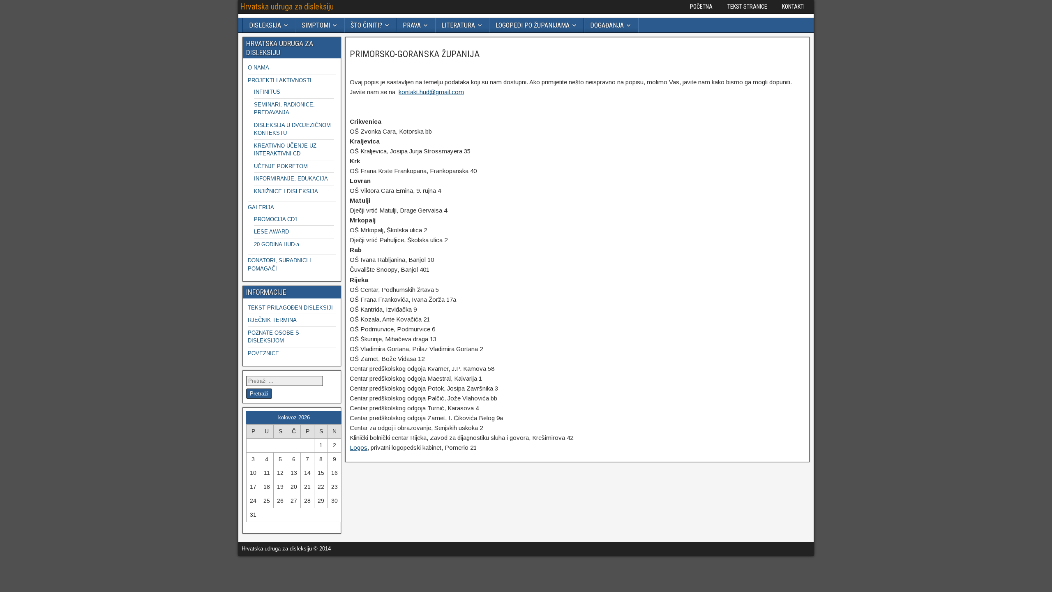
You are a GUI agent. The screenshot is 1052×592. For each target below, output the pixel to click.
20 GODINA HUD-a (276, 244)
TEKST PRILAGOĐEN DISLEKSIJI (290, 308)
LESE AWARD (271, 232)
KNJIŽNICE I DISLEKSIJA (286, 191)
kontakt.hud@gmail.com (431, 91)
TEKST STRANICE (747, 6)
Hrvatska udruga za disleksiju (287, 7)
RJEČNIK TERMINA (272, 320)
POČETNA (701, 6)
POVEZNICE (263, 353)
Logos (358, 447)
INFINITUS (267, 92)
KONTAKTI (793, 6)
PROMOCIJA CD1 (276, 219)
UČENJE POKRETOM (281, 166)
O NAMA (258, 68)
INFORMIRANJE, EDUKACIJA (291, 179)
